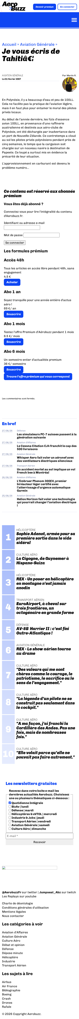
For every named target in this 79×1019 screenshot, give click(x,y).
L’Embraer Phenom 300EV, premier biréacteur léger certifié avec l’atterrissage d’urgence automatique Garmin (43, 485)
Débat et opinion (13, 945)
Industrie (8, 961)
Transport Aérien (26, 465)
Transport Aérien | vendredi (31, 821)
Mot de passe (13, 235)
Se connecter (67, 7)
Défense (21, 430)
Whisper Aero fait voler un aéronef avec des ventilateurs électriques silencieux (45, 459)
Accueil (9, 44)
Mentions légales (14, 911)
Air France (9, 986)
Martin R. (71, 75)
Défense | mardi (22, 810)
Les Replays (10, 896)
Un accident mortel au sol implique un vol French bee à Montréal (46, 471)
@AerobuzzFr (11, 892)
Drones (7, 1002)
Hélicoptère (10, 957)
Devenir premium (44, 7)
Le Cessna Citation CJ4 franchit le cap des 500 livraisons (47, 447)
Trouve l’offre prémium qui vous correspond (38, 376)
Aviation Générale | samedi (30, 825)
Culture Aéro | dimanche (28, 829)
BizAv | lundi (20, 806)
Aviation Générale (37, 44)
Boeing (6, 994)
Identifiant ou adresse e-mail (24, 223)
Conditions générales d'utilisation (25, 907)
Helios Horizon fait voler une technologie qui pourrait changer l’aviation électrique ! (46, 502)
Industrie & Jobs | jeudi (27, 817)
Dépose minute (12, 953)
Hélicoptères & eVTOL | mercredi (34, 814)
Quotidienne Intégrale (27, 803)
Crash (6, 998)
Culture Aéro (11, 940)
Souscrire (13, 314)
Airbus (6, 982)
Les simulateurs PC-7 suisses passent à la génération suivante (47, 436)
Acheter (12, 282)
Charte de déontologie (17, 903)
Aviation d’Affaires (15, 932)
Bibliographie (11, 990)
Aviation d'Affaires (26, 442)
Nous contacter (13, 916)
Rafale (6, 1006)
